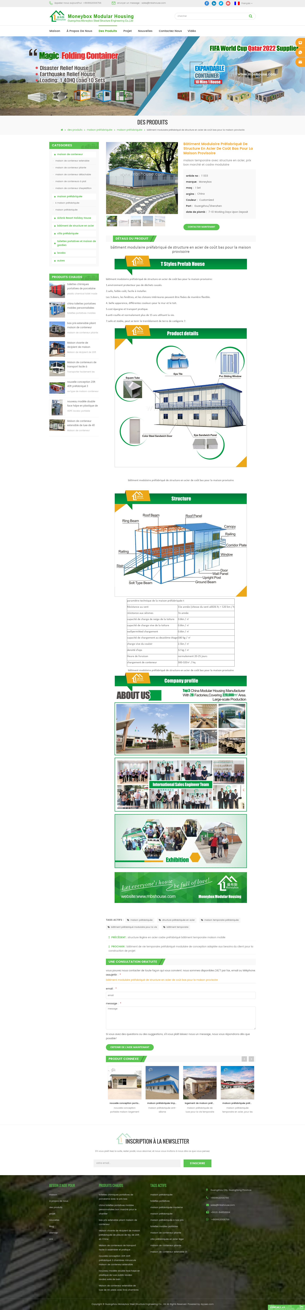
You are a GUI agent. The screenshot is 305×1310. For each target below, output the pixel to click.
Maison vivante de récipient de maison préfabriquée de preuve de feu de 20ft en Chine (82, 345)
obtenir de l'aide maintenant (129, 1047)
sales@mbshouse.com (154, 3)
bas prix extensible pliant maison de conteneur (81, 325)
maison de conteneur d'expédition (73, 188)
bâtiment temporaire (177, 927)
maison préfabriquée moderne (166, 1207)
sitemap (53, 1233)
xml (51, 1239)
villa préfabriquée (67, 234)
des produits (108, 31)
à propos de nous (79, 31)
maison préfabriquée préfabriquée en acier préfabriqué (201, 1103)
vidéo (192, 31)
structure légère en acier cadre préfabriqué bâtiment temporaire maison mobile (176, 937)
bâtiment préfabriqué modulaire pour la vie (134, 927)
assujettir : (113, 975)
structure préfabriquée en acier (178, 920)
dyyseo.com (207, 1304)
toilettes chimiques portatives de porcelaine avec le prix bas (81, 287)
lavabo (61, 253)
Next (251, 1059)
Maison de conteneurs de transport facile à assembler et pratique (81, 365)
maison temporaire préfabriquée (221, 920)
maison (54, 31)
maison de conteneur (70, 154)
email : (111, 989)
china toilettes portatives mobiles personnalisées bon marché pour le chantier (81, 306)
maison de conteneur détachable (73, 174)
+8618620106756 (92, 3)
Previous (244, 1059)
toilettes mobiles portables (164, 1226)
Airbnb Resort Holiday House (74, 218)
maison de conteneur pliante (70, 167)
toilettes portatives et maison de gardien (76, 243)
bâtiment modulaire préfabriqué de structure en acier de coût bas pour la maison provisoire (162, 980)
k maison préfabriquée (67, 203)
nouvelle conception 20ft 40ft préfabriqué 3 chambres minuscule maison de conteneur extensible (81, 384)
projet (127, 31)
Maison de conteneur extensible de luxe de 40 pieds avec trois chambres (82, 423)
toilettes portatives (160, 1201)
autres (61, 261)
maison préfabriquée (99, 130)
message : (113, 1003)
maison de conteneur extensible (72, 161)
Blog (51, 1226)
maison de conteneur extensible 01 (168, 1252)
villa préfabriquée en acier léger (167, 1239)
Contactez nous (170, 31)
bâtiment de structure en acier (75, 226)
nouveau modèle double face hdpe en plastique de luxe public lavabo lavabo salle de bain (82, 404)
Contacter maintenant (201, 227)
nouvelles (145, 31)
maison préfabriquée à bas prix (167, 1220)
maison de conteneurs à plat (70, 181)
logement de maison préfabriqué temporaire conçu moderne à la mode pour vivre (163, 1103)
